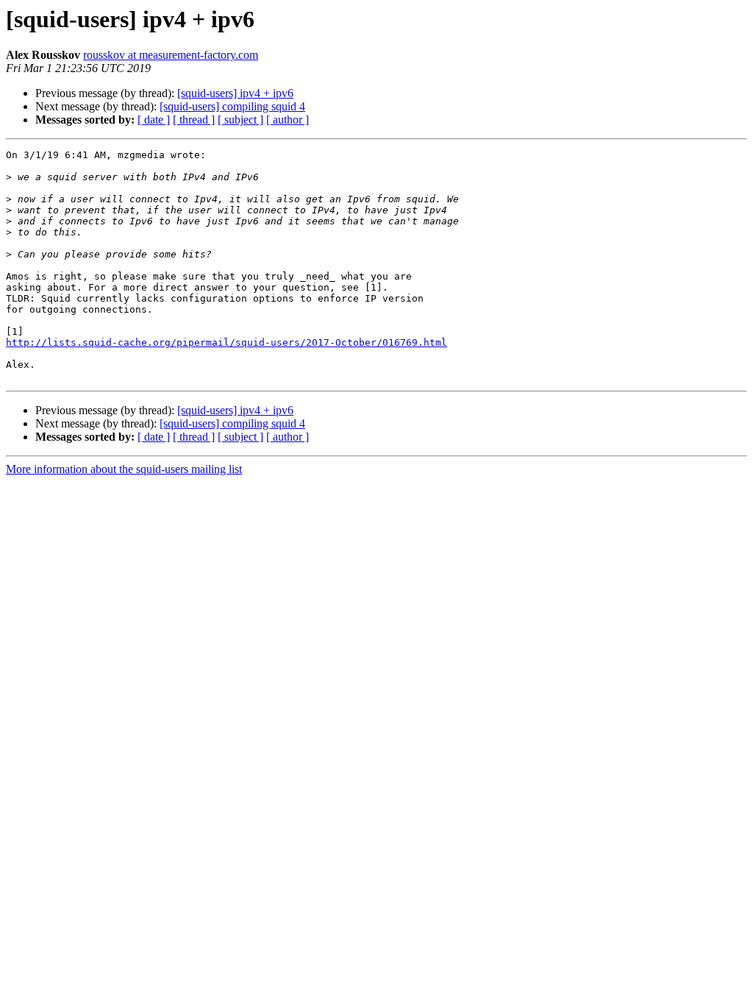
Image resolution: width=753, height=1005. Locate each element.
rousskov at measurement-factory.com (170, 55)
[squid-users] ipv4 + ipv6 (235, 93)
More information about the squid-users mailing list (124, 469)
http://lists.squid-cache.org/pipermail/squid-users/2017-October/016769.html (226, 342)
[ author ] (287, 119)
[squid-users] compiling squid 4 (232, 106)
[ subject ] (240, 119)
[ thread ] (194, 119)
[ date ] (154, 119)
